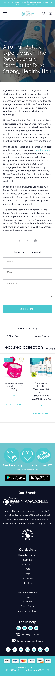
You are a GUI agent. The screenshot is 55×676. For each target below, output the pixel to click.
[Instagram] (27, 649)
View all (50, 348)
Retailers (27, 583)
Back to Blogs (27, 328)
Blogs (27, 573)
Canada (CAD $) (23, 667)
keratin (39, 150)
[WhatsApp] (18, 628)
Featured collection (23, 347)
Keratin (47, 150)
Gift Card (27, 601)
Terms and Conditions (27, 611)
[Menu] (5, 13)
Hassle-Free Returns (27, 555)
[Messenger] (24, 628)
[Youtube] (21, 649)
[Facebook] (14, 649)
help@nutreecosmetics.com (30, 641)
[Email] (36, 628)
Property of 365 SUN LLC (39, 670)
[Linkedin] (46, 649)
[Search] (44, 14)
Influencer (27, 597)
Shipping (27, 560)
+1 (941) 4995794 (30, 634)
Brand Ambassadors (27, 592)
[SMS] (30, 628)
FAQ (27, 569)
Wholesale (28, 578)
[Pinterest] (34, 649)
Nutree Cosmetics (19, 670)
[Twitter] (8, 649)
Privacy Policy (27, 606)
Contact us (27, 564)
